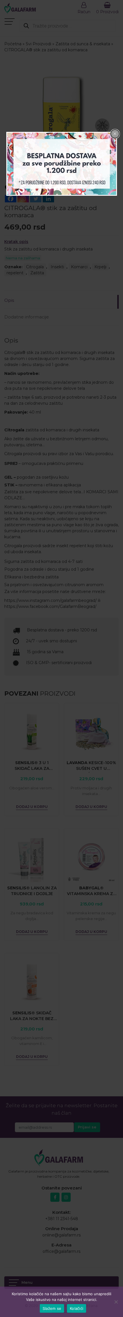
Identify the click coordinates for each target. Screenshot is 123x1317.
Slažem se (52, 1308)
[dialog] (61, 164)
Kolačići (76, 1308)
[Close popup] (115, 134)
